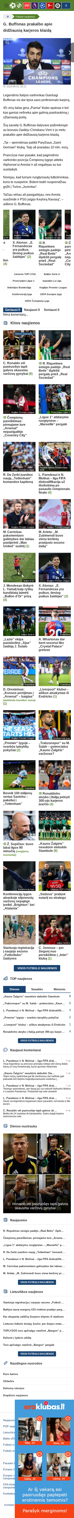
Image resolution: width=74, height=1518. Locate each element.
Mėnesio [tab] (59, 989)
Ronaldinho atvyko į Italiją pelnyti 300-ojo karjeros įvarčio (38, 1031)
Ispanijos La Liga (52, 281)
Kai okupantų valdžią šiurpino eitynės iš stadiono (33, 1316)
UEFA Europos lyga (51, 294)
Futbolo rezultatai (13, 1450)
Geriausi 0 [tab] (12, 309)
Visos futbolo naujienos (37, 968)
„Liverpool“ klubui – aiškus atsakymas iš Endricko (34, 1024)
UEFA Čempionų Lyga (37, 301)
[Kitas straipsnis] (69, 52)
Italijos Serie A (52, 274)
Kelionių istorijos (13, 1388)
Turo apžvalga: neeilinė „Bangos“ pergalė (28, 1344)
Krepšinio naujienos (15, 1395)
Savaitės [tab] (37, 989)
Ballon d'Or (9, 1438)
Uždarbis (8, 1381)
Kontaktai (9, 1505)
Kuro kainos (10, 1374)
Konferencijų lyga (22, 294)
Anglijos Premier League (53, 287)
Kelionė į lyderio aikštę (17, 1337)
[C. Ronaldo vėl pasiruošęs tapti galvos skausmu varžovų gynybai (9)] (37, 1173)
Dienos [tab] (14, 989)
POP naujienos (11, 1426)
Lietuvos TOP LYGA (25, 274)
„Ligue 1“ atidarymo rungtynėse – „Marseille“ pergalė (36, 1245)
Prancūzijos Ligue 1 (24, 281)
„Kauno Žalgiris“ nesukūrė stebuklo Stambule (31, 996)
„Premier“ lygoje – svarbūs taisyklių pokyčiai (31, 1017)
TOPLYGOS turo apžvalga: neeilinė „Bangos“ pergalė (36, 1330)
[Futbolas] (7, 16)
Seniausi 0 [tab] (51, 309)
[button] (6, 5)
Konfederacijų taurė (14, 1493)
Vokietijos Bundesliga (19, 287)
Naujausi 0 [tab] (32, 309)
